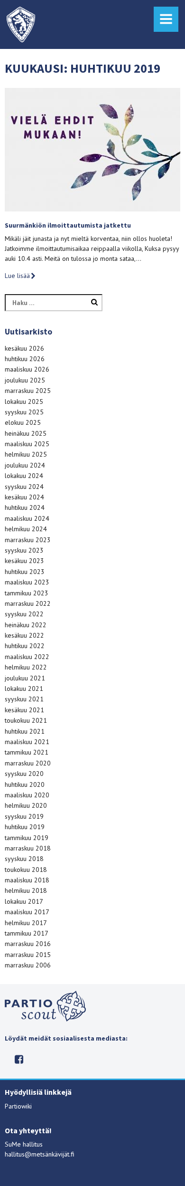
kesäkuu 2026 (24, 348)
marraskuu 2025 (28, 390)
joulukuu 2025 (25, 380)
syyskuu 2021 (24, 699)
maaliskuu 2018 (27, 880)
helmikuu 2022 (26, 667)
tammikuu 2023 (26, 593)
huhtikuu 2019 (25, 827)
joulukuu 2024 (25, 465)
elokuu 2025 (23, 422)
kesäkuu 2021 (24, 710)
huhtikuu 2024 (25, 507)
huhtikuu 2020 (25, 784)
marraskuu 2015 (28, 954)
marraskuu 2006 (28, 965)
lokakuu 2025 (24, 401)
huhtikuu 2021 (25, 731)
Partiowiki (18, 1106)
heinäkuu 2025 (25, 433)
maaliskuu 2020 (27, 795)
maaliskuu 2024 (27, 518)
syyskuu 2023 (24, 550)
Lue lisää (17, 275)
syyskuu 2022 (24, 614)
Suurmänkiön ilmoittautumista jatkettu (68, 225)
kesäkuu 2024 (24, 497)
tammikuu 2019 (26, 837)
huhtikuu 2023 (25, 571)
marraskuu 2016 (28, 943)
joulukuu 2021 (25, 678)
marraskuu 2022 (28, 603)
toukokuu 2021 (26, 720)
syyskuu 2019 (24, 816)
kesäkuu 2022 (24, 635)
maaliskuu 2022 (27, 656)
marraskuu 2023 (28, 540)
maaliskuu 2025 (27, 444)
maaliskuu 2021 (27, 741)
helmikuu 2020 (26, 805)
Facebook (19, 1059)
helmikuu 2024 (26, 529)
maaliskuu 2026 (27, 369)
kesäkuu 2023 (24, 560)
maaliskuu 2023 (27, 582)
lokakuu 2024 (24, 475)
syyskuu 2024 (24, 486)
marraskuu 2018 (28, 848)
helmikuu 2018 (26, 890)
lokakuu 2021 (24, 688)
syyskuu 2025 (24, 412)
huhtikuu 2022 (25, 645)
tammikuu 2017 (26, 933)
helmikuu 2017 (26, 922)
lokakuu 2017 (24, 901)
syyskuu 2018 (24, 858)
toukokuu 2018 (26, 869)
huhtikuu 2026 (25, 358)
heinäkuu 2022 (25, 625)
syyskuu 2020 (24, 773)
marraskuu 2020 (28, 763)
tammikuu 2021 (26, 752)
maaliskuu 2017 (27, 912)
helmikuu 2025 (26, 454)
